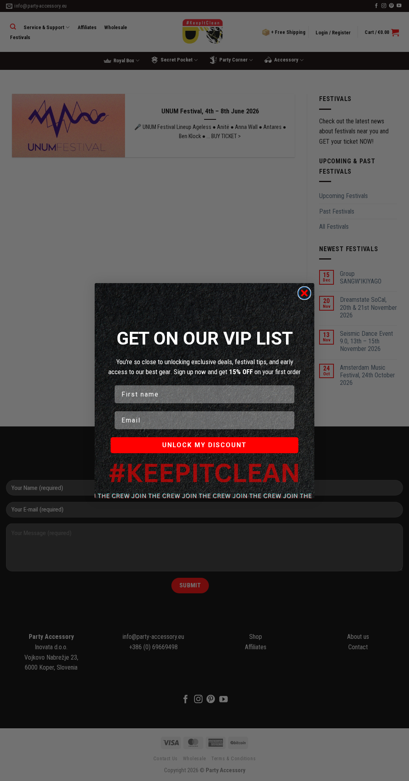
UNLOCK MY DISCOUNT (204, 445)
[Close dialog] (304, 293)
